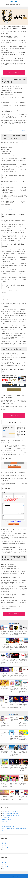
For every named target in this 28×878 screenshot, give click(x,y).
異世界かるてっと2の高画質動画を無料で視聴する (14, 719)
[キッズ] (4, 843)
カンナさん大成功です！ (7, 819)
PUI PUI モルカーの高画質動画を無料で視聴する (5, 688)
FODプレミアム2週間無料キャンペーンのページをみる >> (13, 130)
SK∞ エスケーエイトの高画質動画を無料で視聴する (5, 675)
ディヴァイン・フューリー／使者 (9, 823)
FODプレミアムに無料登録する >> (14, 613)
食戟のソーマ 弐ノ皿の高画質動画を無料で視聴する (14, 798)
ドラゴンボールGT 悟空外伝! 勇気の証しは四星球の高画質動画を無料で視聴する (23, 768)
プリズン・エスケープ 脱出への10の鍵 (10, 815)
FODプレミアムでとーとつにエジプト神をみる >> (12, 209)
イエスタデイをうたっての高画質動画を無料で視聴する (23, 783)
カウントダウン (5, 817)
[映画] (3, 849)
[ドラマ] (4, 845)
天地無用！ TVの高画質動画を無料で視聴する (14, 767)
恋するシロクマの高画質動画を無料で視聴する (14, 738)
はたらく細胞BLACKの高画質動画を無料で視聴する (14, 661)
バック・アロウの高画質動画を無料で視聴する (14, 675)
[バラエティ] (5, 847)
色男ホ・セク (5, 821)
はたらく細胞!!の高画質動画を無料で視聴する (23, 661)
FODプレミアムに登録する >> (13, 72)
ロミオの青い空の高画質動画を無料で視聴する (5, 734)
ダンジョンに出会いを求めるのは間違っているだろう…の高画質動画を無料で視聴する (23, 689)
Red (3, 824)
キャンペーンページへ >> (13, 415)
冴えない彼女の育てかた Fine (8, 826)
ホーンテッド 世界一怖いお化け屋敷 (10, 813)
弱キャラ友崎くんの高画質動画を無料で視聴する (5, 633)
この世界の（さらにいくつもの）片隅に (10, 811)
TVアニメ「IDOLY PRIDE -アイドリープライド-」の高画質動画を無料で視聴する (5, 706)
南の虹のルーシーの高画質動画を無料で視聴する (5, 767)
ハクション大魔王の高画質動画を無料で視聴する (23, 798)
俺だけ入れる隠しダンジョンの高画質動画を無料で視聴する (14, 633)
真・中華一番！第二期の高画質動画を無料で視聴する (23, 675)
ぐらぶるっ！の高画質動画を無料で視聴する (23, 753)
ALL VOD (14, 2)
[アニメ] (11, 623)
